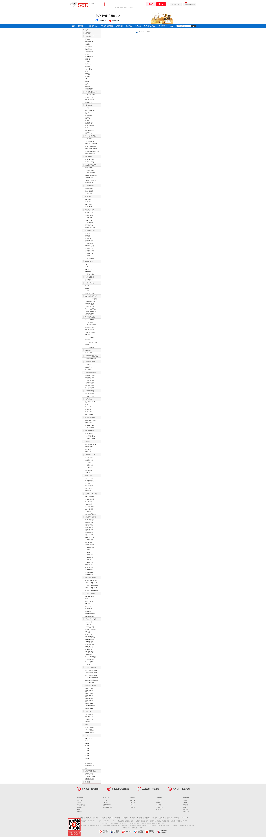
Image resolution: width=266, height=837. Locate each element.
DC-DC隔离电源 (90, 732)
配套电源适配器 (89, 779)
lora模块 (87, 66)
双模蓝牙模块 (89, 243)
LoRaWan (88, 64)
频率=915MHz (89, 701)
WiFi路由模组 (89, 322)
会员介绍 (79, 802)
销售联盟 (139, 818)
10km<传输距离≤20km (91, 677)
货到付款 (132, 800)
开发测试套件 (89, 774)
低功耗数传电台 (89, 170)
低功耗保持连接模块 (91, 325)
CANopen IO (89, 414)
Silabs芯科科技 (89, 499)
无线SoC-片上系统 (91, 494)
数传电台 (129, 26)
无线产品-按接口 (90, 593)
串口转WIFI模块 (89, 320)
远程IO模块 (119, 26)
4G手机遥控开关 (90, 714)
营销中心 (117, 818)
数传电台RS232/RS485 (92, 151)
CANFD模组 (88, 204)
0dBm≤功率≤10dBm (91, 580)
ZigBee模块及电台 (91, 296)
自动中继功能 (89, 572)
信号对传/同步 (90, 391)
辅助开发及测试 (90, 771)
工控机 (87, 290)
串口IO (87, 108)
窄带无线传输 (89, 574)
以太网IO (87, 113)
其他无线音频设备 (90, 438)
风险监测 (154, 818)
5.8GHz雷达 (88, 369)
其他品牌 (87, 664)
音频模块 (87, 61)
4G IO (87, 120)
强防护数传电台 (89, 385)
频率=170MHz (89, 688)
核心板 (87, 285)
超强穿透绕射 (89, 525)
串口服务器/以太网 (91, 92)
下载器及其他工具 (90, 776)
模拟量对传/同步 (89, 393)
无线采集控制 (89, 562)
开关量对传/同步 (89, 396)
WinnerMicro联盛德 (90, 629)
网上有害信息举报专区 (139, 831)
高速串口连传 (89, 540)
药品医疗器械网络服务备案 (125, 821)
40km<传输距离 (89, 682)
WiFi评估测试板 (89, 347)
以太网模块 (88, 49)
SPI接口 (87, 599)
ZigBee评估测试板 (90, 311)
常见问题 (79, 807)
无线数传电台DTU (91, 165)
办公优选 (130, 7)
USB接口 (88, 334)
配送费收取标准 (107, 807)
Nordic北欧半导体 (90, 496)
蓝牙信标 (87, 236)
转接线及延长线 (89, 765)
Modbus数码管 (89, 130)
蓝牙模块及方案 (90, 230)
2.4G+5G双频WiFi (90, 327)
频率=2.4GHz (89, 703)
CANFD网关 (88, 207)
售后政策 (158, 800)
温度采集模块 (89, 123)
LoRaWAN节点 (89, 162)
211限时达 (106, 802)
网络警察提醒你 (115, 831)
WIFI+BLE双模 (89, 337)
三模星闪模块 (89, 460)
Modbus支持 (88, 542)
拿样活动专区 (93, 26)
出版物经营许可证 (134, 823)
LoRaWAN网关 (89, 159)
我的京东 (176, 4)
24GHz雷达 (88, 364)
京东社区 (147, 818)
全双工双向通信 (89, 547)
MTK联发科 (88, 634)
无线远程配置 (89, 557)
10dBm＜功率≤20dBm (91, 583)
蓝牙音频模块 (89, 433)
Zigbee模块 (88, 488)
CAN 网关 (88, 199)
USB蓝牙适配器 (89, 246)
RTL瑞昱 (87, 632)
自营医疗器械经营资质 (141, 821)
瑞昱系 (87, 344)
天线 (171, 26)
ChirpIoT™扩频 (89, 537)
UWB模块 (88, 491)
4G (86, 760)
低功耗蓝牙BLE (89, 233)
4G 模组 (87, 264)
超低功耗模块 (89, 530)
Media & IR (185, 818)
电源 (86, 71)
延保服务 (185, 805)
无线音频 (87, 552)
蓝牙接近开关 (89, 248)
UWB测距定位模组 (90, 444)
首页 (73, 26)
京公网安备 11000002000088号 (88, 821)
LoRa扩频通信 (89, 520)
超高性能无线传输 (90, 375)
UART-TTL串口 (89, 596)
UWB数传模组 (89, 447)
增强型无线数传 (90, 372)
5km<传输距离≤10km (91, 675)
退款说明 (158, 805)
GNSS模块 (88, 271)
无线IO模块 (88, 133)
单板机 (87, 288)
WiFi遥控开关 (89, 716)
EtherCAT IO (88, 115)
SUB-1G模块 (89, 478)
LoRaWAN (88, 156)
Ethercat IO (88, 407)
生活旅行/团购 (81, 805)
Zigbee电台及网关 (90, 309)
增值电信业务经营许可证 (187, 825)
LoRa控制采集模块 (90, 146)
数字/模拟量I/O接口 (90, 613)
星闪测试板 (88, 467)
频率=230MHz (89, 691)
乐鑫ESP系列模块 (90, 332)
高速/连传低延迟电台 (91, 175)
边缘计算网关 (89, 191)
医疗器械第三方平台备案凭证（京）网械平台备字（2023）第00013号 (149, 825)
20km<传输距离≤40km (91, 680)
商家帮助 (110, 818)
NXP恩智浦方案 (89, 304)
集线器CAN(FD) (89, 212)
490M (87, 750)
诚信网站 (127, 831)
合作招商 (102, 818)
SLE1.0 (87, 472)
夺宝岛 (185, 800)
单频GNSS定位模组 (90, 420)
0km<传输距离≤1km (91, 670)
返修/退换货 (159, 807)
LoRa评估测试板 (90, 153)
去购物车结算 (190, 4)
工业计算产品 (89, 283)
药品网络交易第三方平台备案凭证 (159, 821)
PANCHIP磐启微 (90, 637)
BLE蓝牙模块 (89, 486)
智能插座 (87, 721)
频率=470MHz (89, 696)
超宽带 (87, 441)
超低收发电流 (89, 527)
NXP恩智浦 (88, 501)
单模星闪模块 (89, 465)
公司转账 (132, 807)
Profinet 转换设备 (90, 227)
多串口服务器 (89, 97)
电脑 (121, 7)
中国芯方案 (89, 475)
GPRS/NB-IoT (89, 738)
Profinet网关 (88, 353)
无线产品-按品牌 (90, 619)
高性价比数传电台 (90, 173)
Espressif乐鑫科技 (90, 514)
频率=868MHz (89, 698)
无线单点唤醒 (89, 559)
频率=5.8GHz (89, 708)
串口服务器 (88, 46)
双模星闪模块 (89, 457)
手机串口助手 (89, 217)
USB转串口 (88, 220)
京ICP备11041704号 (105, 821)
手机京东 (125, 818)
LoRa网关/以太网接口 (91, 148)
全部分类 (81, 26)
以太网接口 (88, 611)
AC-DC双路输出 (89, 730)
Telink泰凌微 (88, 504)
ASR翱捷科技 (89, 509)
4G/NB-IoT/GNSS (91, 261)
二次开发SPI (88, 139)
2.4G (86, 741)
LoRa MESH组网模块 (91, 143)
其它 (86, 768)
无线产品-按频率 (90, 685)
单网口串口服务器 (90, 94)
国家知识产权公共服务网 (162, 831)
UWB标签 (88, 449)
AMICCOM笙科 (89, 644)
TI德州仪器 (88, 511)
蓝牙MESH (88, 238)
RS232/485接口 (89, 616)
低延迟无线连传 (89, 383)
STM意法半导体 (89, 506)
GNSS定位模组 (90, 417)
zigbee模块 (88, 69)
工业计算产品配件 (90, 293)
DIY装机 (185, 802)
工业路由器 (88, 193)
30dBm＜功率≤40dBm (91, 588)
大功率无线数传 (89, 380)
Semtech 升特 (89, 622)
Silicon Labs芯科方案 (91, 299)
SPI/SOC (87, 79)
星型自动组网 (89, 567)
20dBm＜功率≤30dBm (91, 585)
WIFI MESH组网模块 (91, 342)
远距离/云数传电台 (90, 180)
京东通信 (185, 809)
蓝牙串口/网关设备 (90, 251)
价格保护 (158, 802)
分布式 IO (88, 399)
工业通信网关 (89, 89)
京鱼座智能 (186, 812)
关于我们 (80, 818)
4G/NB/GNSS (89, 56)
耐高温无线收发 (89, 545)
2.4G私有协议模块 (90, 481)
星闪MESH (88, 462)
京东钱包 (134, 828)
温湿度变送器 (89, 280)
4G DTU (87, 266)
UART (87, 81)
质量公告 (161, 818)
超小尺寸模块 (89, 535)
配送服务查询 (107, 805)
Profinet (87, 54)
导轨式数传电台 (89, 178)
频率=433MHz (89, 693)
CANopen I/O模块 (90, 110)
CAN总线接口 (89, 608)
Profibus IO (88, 412)
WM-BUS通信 (89, 564)
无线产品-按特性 (90, 517)
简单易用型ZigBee (90, 314)
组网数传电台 (89, 183)
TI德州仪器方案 (89, 306)
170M (87, 758)
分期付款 (132, 805)
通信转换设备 (89, 51)
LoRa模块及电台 (149, 26)
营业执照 (174, 825)
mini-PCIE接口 (89, 601)
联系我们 (88, 818)
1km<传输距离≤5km (91, 672)
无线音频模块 (89, 430)
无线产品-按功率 (90, 577)
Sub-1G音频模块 (90, 436)
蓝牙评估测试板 (89, 258)
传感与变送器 (89, 277)
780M (87, 748)
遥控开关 (88, 711)
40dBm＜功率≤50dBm (91, 590)
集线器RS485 (89, 215)
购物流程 (79, 800)
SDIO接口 (88, 339)
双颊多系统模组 (89, 425)
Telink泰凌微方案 (90, 301)
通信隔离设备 (89, 225)
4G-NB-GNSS (162, 26)
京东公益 (176, 818)
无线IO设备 (88, 118)
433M (87, 753)
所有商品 (88, 33)
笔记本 (117, 7)
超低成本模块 (89, 532)
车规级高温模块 (89, 378)
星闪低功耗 (88, 470)
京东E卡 (185, 807)
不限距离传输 (89, 522)
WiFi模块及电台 (90, 317)
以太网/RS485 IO (90, 402)
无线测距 (87, 550)
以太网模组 (88, 102)
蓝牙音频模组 (89, 241)
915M (87, 743)
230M (87, 755)
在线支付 (132, 802)
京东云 (141, 828)
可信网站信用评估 (104, 831)
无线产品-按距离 (90, 667)
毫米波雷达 (88, 86)
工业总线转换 (89, 222)
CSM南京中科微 (89, 627)
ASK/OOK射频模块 (90, 359)
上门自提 (105, 800)
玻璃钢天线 (88, 763)
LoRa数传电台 (89, 168)
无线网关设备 (89, 555)
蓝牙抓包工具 (89, 253)
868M (87, 745)
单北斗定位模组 (89, 274)
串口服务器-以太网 (107, 26)
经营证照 (124, 825)
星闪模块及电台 (90, 455)
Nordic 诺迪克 (89, 662)
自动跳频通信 (89, 569)
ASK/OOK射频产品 (91, 356)
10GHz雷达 (88, 367)
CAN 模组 (88, 202)
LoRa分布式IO (89, 125)
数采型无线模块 (89, 388)
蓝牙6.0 (87, 256)
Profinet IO (88, 128)
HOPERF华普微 (89, 639)
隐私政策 (169, 818)
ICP (114, 821)
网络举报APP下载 (150, 831)
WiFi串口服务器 (89, 99)
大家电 (79, 809)
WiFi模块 (87, 74)
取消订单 (158, 809)
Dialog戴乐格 (89, 647)
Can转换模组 (89, 41)
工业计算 (87, 59)
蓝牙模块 (87, 76)
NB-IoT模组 (88, 269)
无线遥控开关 (89, 719)
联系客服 (79, 812)
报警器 (87, 782)
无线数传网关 (89, 188)
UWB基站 (88, 452)
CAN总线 (138, 26)
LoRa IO (87, 404)
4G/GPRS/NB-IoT (90, 706)
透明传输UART (89, 141)
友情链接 (132, 818)
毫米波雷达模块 (90, 362)
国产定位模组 (89, 422)
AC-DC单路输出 (89, 727)
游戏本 (125, 7)
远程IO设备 (88, 39)
